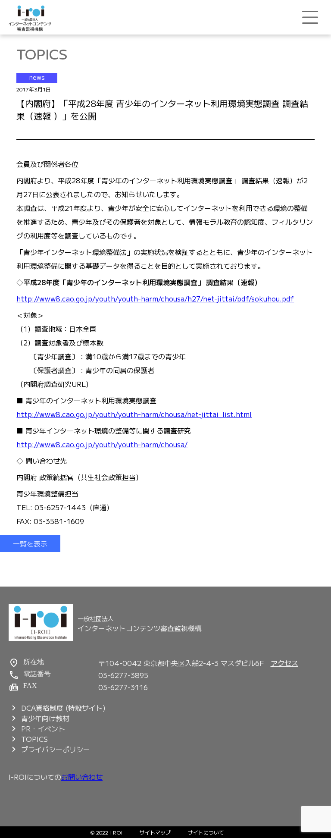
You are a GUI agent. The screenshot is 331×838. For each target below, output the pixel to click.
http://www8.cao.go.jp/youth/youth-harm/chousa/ (101, 444)
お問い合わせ (82, 777)
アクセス (284, 663)
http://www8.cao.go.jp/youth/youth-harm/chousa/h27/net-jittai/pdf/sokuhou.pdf (155, 298)
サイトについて (206, 832)
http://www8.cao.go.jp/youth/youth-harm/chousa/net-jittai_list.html (134, 414)
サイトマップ (155, 832)
